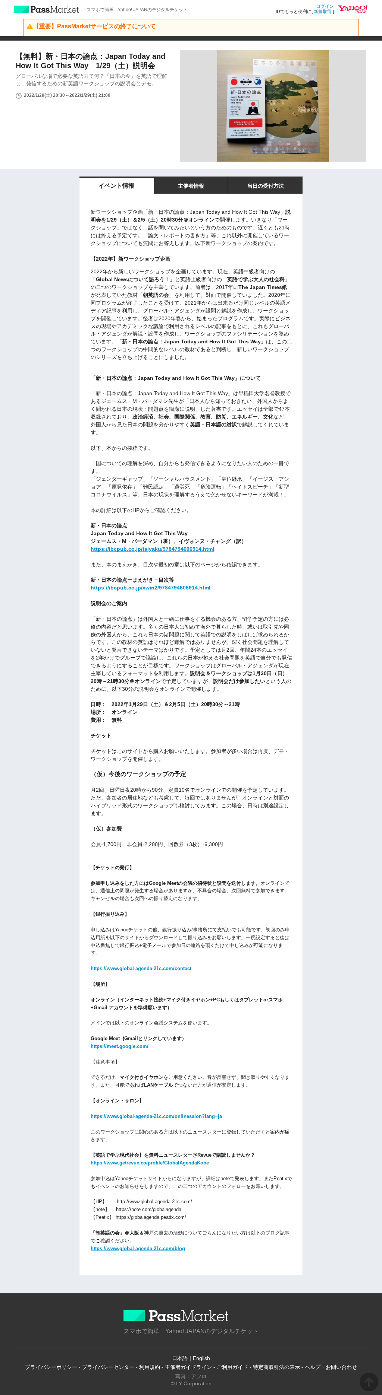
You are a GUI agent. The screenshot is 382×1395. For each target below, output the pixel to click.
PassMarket (46, 9)
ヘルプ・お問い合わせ (331, 1367)
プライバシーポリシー (51, 1367)
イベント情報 (116, 185)
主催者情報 (191, 186)
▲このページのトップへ (369, 1382)
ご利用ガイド (232, 1367)
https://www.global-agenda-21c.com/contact (141, 968)
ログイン (325, 6)
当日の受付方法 (265, 186)
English (201, 1358)
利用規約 (149, 1367)
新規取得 (323, 11)
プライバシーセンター (108, 1367)
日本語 (180, 1358)
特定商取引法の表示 (276, 1367)
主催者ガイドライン (188, 1367)
